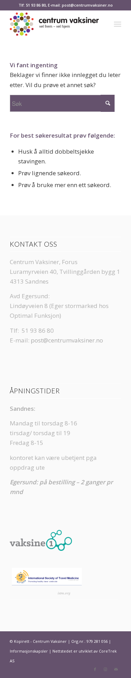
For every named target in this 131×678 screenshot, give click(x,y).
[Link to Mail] (116, 669)
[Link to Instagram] (105, 669)
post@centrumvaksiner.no (67, 340)
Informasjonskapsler (29, 651)
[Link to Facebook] (95, 669)
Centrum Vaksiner (50, 641)
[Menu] (117, 24)
